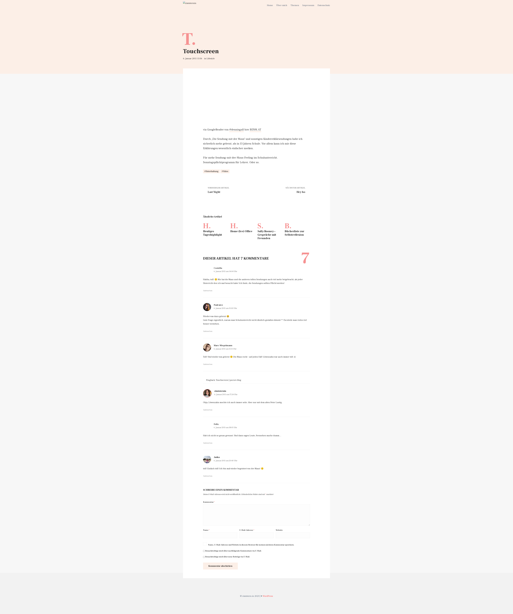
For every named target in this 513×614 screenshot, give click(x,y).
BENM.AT (255, 129)
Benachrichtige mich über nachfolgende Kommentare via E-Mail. (233, 551)
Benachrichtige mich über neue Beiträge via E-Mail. (227, 557)
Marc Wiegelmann (223, 345)
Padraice (218, 305)
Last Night (214, 192)
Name (206, 530)
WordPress (268, 596)
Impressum (308, 5)
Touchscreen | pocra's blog (228, 380)
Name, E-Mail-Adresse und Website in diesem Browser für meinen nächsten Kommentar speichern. (251, 545)
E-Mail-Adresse (246, 530)
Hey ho (301, 192)
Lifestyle (211, 58)
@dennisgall (236, 129)
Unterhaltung (212, 171)
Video (225, 171)
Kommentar (209, 502)
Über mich (281, 5)
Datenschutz (324, 5)
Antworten (207, 290)
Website (279, 530)
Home (270, 5)
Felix (216, 424)
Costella (218, 268)
